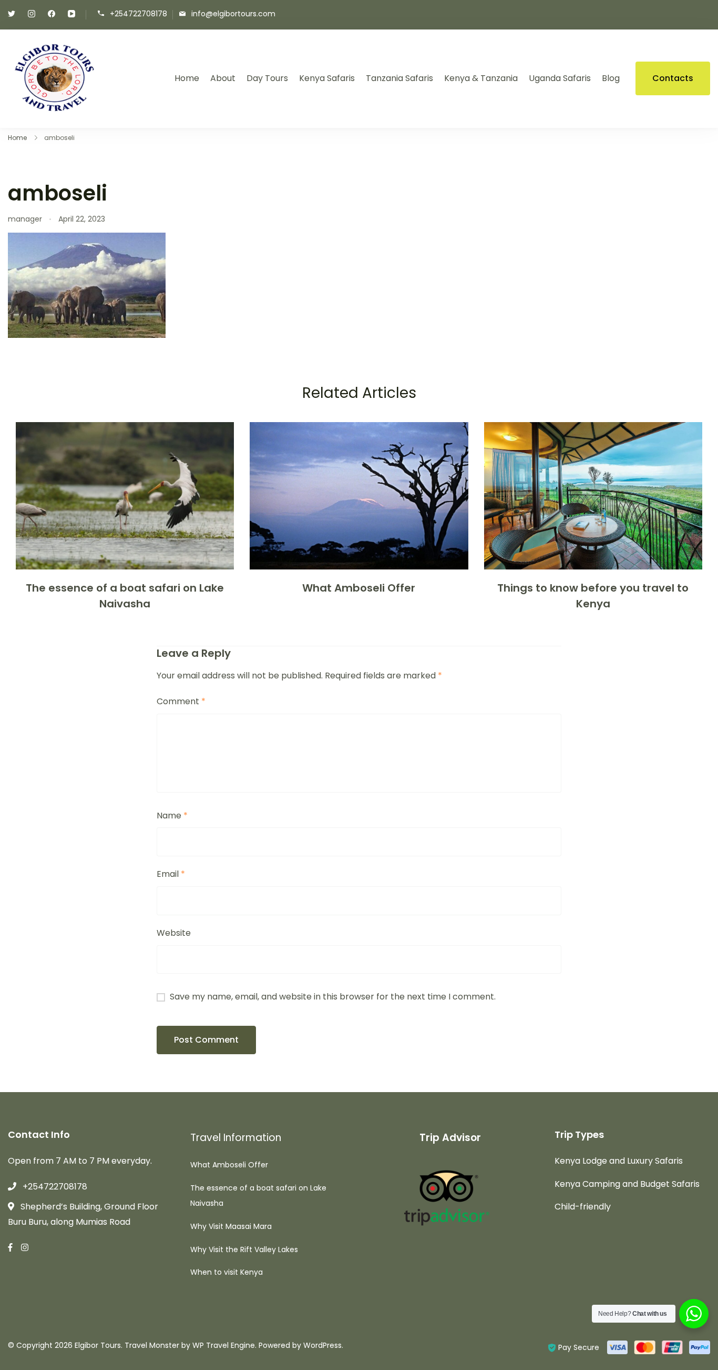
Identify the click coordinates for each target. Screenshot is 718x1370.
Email (171, 874)
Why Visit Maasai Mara (231, 1226)
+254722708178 (138, 14)
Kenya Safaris (327, 78)
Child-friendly (583, 1207)
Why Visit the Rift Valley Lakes (244, 1249)
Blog (611, 78)
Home (187, 78)
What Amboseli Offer (358, 588)
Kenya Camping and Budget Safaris (627, 1184)
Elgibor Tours (98, 1345)
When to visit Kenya (226, 1272)
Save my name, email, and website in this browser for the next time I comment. (333, 997)
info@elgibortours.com (233, 14)
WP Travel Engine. (224, 1345)
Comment (181, 701)
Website (174, 933)
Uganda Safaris (560, 78)
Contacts (672, 78)
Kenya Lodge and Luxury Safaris (619, 1161)
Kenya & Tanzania (481, 78)
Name (172, 815)
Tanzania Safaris (399, 78)
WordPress (322, 1345)
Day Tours (267, 78)
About (222, 78)
